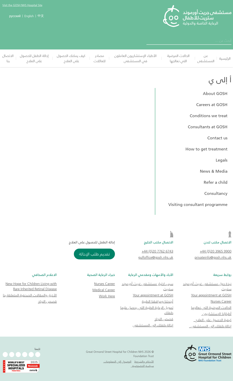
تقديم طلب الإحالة (94, 254)
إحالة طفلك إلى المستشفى (210, 326)
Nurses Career (221, 301)
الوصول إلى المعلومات (117, 361)
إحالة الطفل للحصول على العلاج (34, 58)
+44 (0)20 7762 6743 (157, 251)
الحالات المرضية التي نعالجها (178, 58)
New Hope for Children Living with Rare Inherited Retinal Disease (31, 286)
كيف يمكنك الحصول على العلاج (71, 58)
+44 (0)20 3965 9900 (215, 251)
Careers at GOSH (211, 104)
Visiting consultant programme (197, 204)
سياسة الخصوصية (142, 366)
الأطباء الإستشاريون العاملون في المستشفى (135, 58)
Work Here (107, 296)
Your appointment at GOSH (211, 295)
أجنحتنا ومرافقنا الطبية (157, 301)
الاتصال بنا (8, 58)
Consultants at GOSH (207, 127)
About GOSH (215, 93)
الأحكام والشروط (144, 361)
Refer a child (215, 182)
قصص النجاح (164, 319)
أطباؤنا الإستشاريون (216, 313)
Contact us (217, 138)
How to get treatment (206, 149)
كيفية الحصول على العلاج (212, 319)
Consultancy (215, 193)
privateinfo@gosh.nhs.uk (213, 257)
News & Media (213, 171)
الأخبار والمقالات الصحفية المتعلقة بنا (30, 295)
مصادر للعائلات (99, 58)
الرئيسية (225, 58)
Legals (221, 160)
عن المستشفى (205, 58)
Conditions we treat (208, 116)
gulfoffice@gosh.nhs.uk (155, 257)
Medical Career (103, 290)
